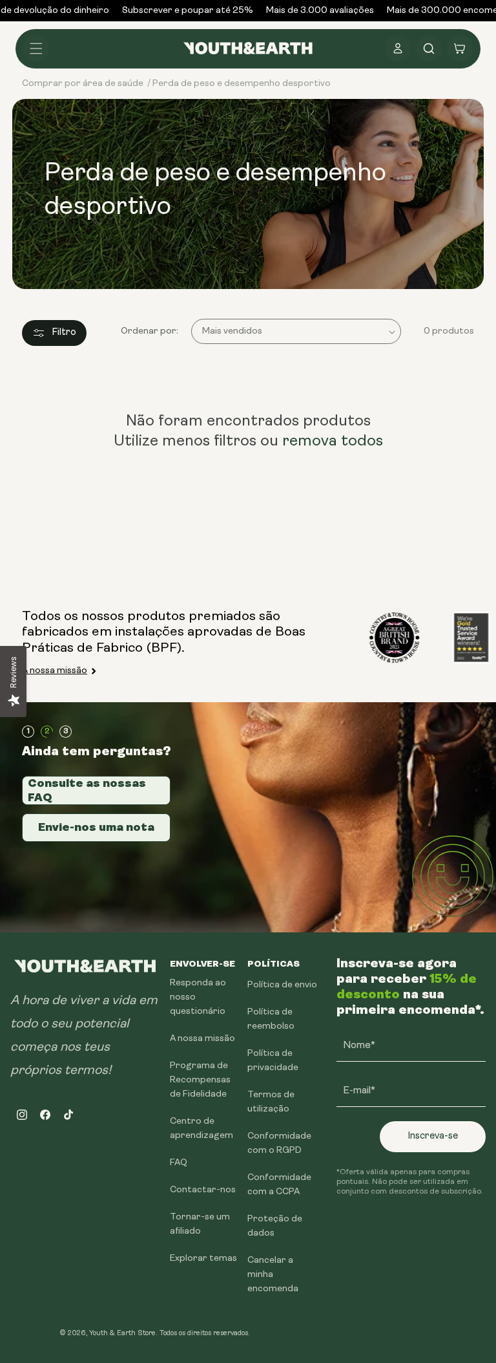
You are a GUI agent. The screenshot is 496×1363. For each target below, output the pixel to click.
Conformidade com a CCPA (279, 1185)
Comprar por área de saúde (82, 84)
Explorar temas (203, 1258)
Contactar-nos (203, 1190)
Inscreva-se (433, 1136)
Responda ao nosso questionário (198, 997)
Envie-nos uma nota (96, 827)
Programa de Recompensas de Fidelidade (200, 1080)
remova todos (332, 441)
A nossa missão (54, 671)
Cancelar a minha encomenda (272, 1275)
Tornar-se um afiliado (200, 1224)
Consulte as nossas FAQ (87, 790)
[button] (36, 48)
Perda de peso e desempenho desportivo (241, 84)
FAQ (178, 1163)
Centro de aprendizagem (201, 1129)
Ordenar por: (149, 331)
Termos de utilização (270, 1102)
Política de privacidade (272, 1061)
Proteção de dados (274, 1226)
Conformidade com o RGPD (279, 1143)
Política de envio (282, 985)
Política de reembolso (270, 1019)
